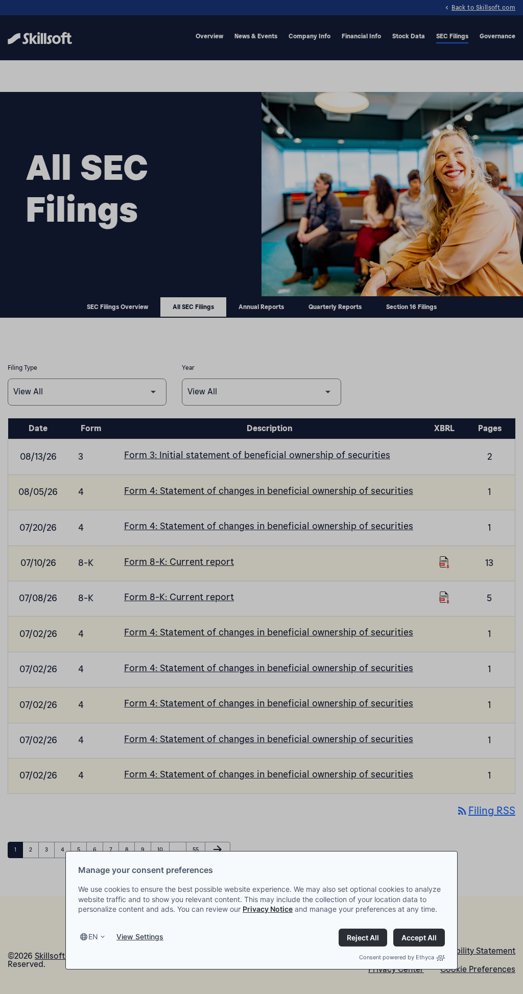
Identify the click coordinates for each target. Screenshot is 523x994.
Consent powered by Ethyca (396, 957)
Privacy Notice (268, 909)
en (93, 936)
